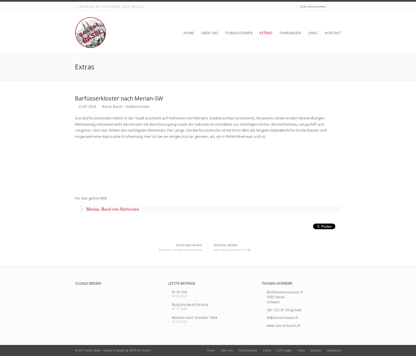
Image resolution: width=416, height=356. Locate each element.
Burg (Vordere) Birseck (190, 304)
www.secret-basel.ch (283, 325)
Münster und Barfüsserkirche (180, 247)
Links (313, 32)
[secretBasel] (90, 32)
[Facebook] (293, 6)
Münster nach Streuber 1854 (194, 317)
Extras (266, 32)
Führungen (290, 32)
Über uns (209, 32)
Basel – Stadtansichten (131, 106)
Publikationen (239, 32)
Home (189, 32)
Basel (106, 106)
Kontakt (333, 32)
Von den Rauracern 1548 (232, 247)
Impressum (334, 350)
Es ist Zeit (179, 291)
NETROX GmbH (140, 350)
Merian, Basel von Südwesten (112, 209)
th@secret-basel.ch (282, 317)
